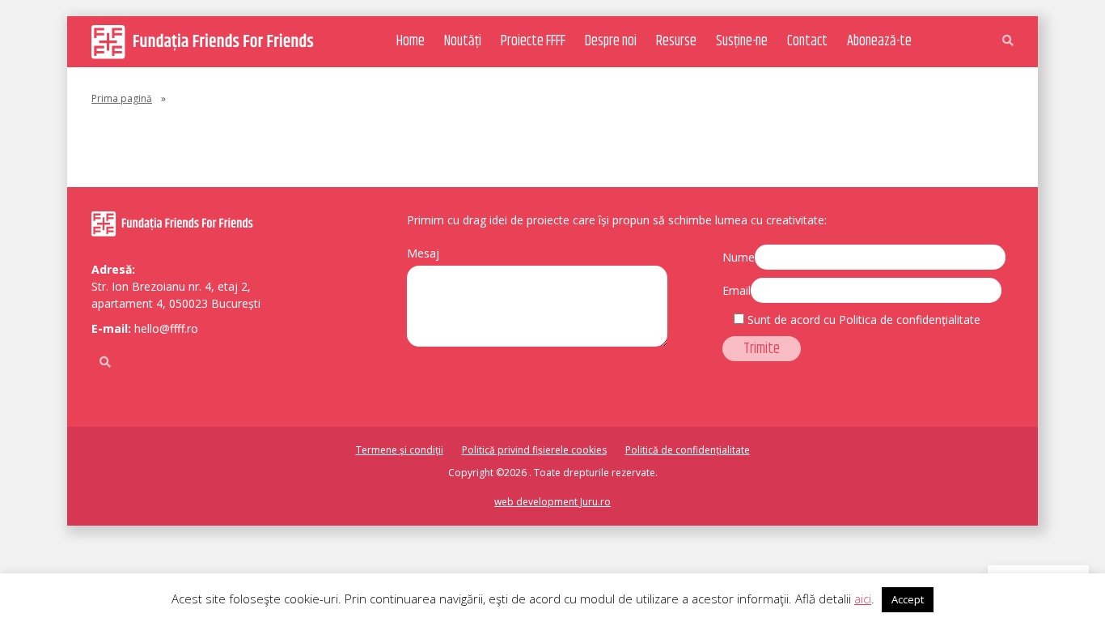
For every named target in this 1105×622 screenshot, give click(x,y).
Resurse (676, 41)
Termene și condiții (399, 450)
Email (736, 290)
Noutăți (462, 41)
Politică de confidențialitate (687, 450)
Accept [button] (907, 599)
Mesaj (423, 253)
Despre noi (611, 41)
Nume (738, 257)
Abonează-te (879, 41)
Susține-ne (742, 41)
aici (862, 598)
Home (410, 41)
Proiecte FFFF (533, 41)
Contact (807, 41)
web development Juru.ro (552, 502)
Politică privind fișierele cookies (534, 450)
